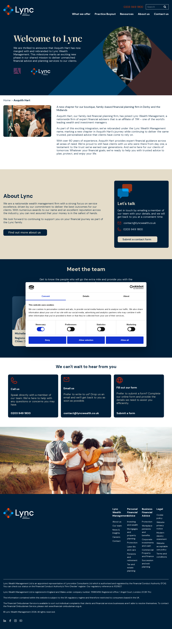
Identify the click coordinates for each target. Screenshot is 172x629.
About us (144, 14)
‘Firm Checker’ (71, 586)
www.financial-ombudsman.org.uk (65, 606)
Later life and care (131, 548)
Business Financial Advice (147, 512)
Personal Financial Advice (132, 512)
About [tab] (126, 296)
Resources (127, 14)
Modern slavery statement (162, 536)
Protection (132, 542)
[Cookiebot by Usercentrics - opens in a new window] (132, 287)
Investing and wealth (132, 523)
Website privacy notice (160, 525)
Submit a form (126, 413)
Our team (117, 525)
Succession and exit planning (147, 563)
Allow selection (86, 340)
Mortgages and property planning (132, 534)
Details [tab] (86, 296)
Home (7, 100)
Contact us (161, 14)
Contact (116, 541)
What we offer (81, 14)
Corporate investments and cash (148, 542)
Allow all (125, 340)
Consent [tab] (46, 296)
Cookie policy (160, 517)
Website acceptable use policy (162, 546)
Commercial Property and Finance (148, 553)
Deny (47, 340)
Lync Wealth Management (120, 512)
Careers (116, 537)
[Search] (166, 6)
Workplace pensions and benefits (147, 530)
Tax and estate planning (131, 567)
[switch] (71, 329)
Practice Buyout (105, 14)
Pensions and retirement (132, 557)
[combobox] (155, 6)
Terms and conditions (162, 555)
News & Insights (116, 531)
